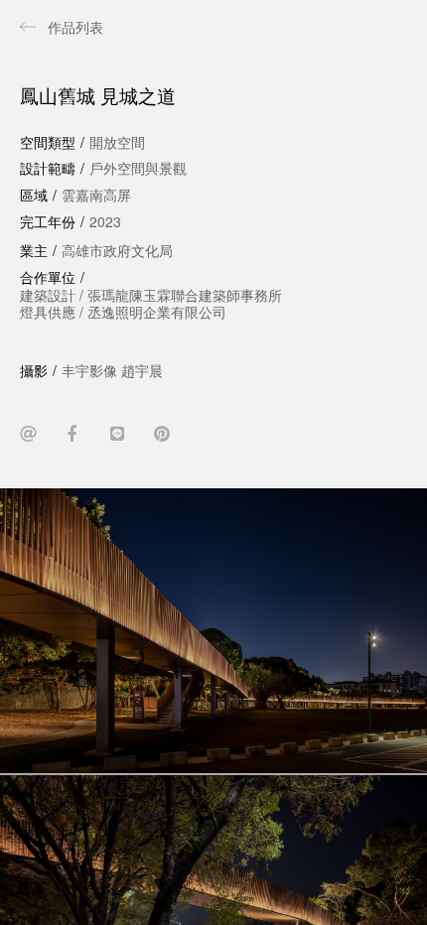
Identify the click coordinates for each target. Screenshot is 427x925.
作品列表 (75, 27)
